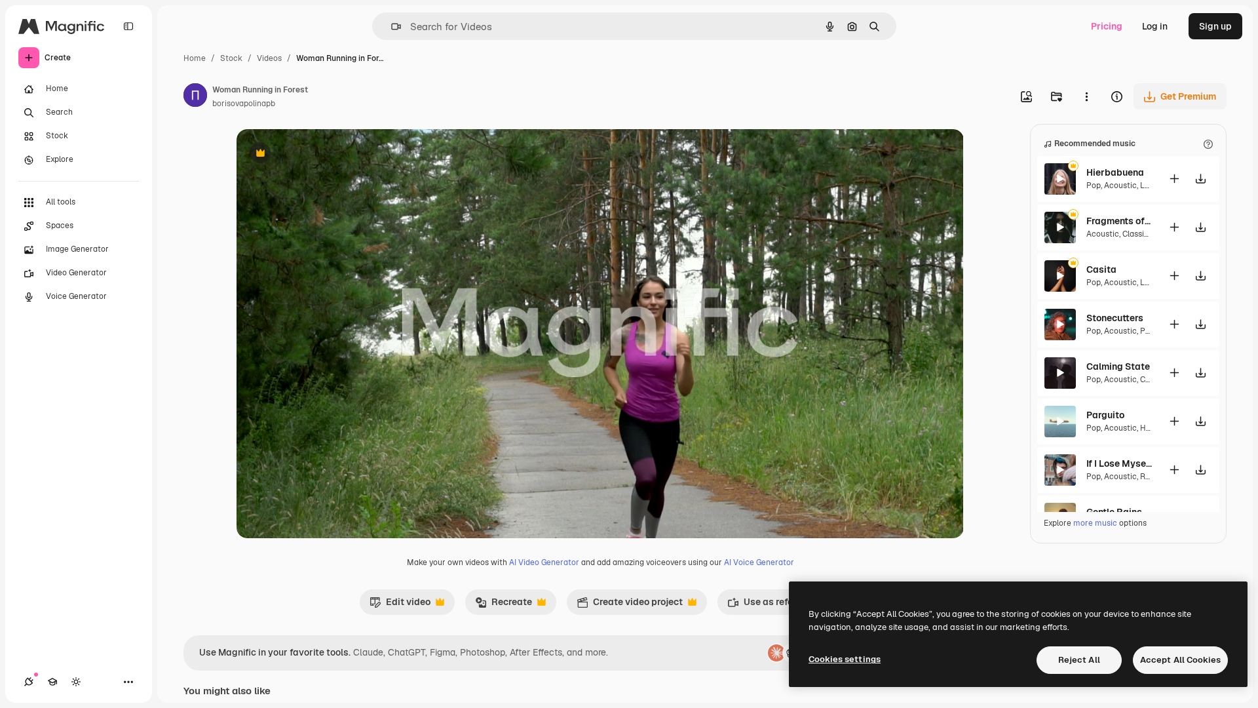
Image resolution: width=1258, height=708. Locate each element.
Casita (1101, 269)
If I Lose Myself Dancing (1119, 463)
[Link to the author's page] (195, 97)
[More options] (1086, 96)
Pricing (1106, 26)
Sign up (1215, 26)
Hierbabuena (1115, 172)
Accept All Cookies (1180, 659)
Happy (1151, 428)
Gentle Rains (1114, 512)
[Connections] (28, 681)
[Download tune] (1200, 178)
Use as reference (772, 605)
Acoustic (1120, 185)
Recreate (503, 605)
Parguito (1105, 415)
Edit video (400, 605)
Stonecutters (1114, 318)
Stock (231, 58)
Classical (1138, 234)
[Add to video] (1174, 178)
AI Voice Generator (759, 562)
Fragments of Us (1119, 221)
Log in (1155, 26)
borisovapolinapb (243, 103)
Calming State (1118, 366)
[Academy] (52, 681)
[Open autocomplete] (391, 26)
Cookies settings (845, 659)
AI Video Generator (544, 562)
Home (194, 58)
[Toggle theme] (76, 681)
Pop (1093, 185)
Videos (269, 58)
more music (1095, 523)
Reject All (1079, 659)
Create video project (630, 605)
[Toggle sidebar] (128, 26)
